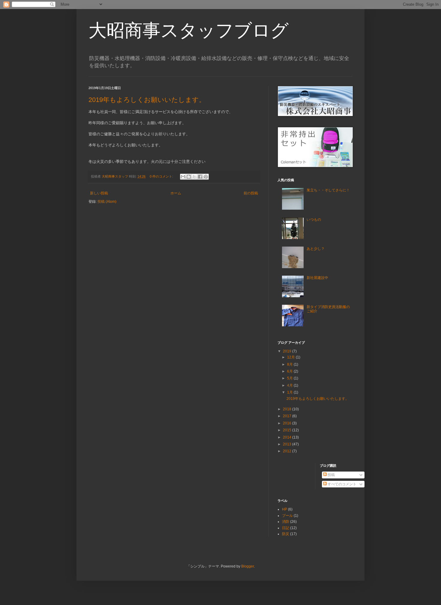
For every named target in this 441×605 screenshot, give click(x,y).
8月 (290, 364)
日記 (285, 528)
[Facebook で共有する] (200, 177)
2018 (287, 409)
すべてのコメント (341, 484)
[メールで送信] (183, 177)
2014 (287, 437)
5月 (290, 378)
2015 (287, 430)
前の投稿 (251, 193)
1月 (290, 392)
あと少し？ (316, 249)
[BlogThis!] (189, 177)
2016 (287, 423)
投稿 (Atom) (107, 201)
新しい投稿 (99, 193)
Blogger (247, 566)
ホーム (175, 193)
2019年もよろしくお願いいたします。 (147, 99)
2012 (287, 451)
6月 (290, 371)
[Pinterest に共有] (206, 177)
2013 (287, 444)
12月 (291, 357)
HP (284, 509)
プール (287, 516)
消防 (285, 522)
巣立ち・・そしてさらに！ (328, 190)
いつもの (314, 219)
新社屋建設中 (317, 278)
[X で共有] (194, 177)
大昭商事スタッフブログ (188, 30)
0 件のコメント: (162, 176)
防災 (285, 534)
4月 (290, 385)
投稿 (331, 475)
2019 (287, 351)
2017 (287, 416)
